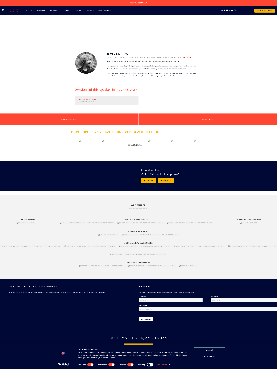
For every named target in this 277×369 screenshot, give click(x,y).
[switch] (111, 364)
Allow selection (209, 356)
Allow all (209, 350)
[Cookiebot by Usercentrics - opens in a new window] (63, 364)
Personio (188, 57)
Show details (162, 365)
